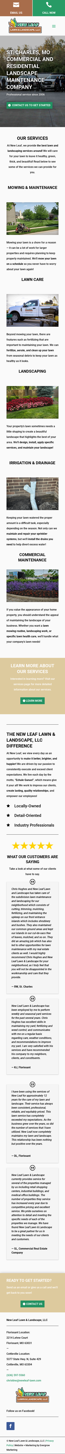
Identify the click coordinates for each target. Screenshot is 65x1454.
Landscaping (32, 371)
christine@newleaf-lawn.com (23, 1380)
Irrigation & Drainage (32, 463)
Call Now (49, 12)
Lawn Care (33, 279)
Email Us (16, 12)
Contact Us (34, 1304)
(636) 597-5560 (15, 1375)
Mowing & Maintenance (32, 187)
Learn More (34, 700)
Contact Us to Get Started (31, 105)
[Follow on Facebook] (10, 1426)
